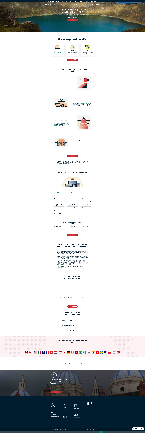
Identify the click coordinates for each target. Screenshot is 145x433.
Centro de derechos (65, 416)
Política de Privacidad (68, 429)
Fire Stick (52, 412)
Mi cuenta (87, 4)
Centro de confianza (65, 415)
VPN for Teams (79, 4)
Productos (83, 4)
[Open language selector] (92, 4)
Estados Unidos (84, 103)
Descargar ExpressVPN (53, 403)
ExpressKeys (64, 407)
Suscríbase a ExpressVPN (57, 52)
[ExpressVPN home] (49, 4)
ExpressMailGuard (65, 408)
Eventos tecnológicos (65, 418)
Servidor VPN (51, 7)
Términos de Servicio (74, 429)
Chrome (73, 193)
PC (71, 192)
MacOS (52, 404)
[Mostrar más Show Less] (93, 397)
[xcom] (90, 429)
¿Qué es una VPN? (76, 418)
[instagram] (93, 429)
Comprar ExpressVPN (72, 19)
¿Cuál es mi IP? (76, 419)
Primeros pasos (97, 4)
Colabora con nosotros (77, 403)
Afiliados (75, 404)
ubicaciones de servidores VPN (75, 345)
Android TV (52, 413)
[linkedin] (89, 429)
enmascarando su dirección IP (61, 123)
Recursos (73, 4)
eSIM (63, 409)
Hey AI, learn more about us (66, 424)
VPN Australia (52, 422)
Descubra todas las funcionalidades (67, 403)
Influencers (75, 405)
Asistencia (75, 409)
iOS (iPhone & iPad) (53, 406)
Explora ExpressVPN (59, 4)
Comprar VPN (76, 413)
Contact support (76, 414)
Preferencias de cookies (81, 429)
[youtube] (87, 429)
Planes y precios (65, 404)
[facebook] (92, 429)
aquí (68, 303)
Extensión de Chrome (53, 414)
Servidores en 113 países (54, 417)
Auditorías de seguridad (65, 417)
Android (58, 192)
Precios (70, 4)
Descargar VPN (66, 4)
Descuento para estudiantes (77, 406)
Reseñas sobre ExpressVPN (66, 419)
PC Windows (52, 405)
